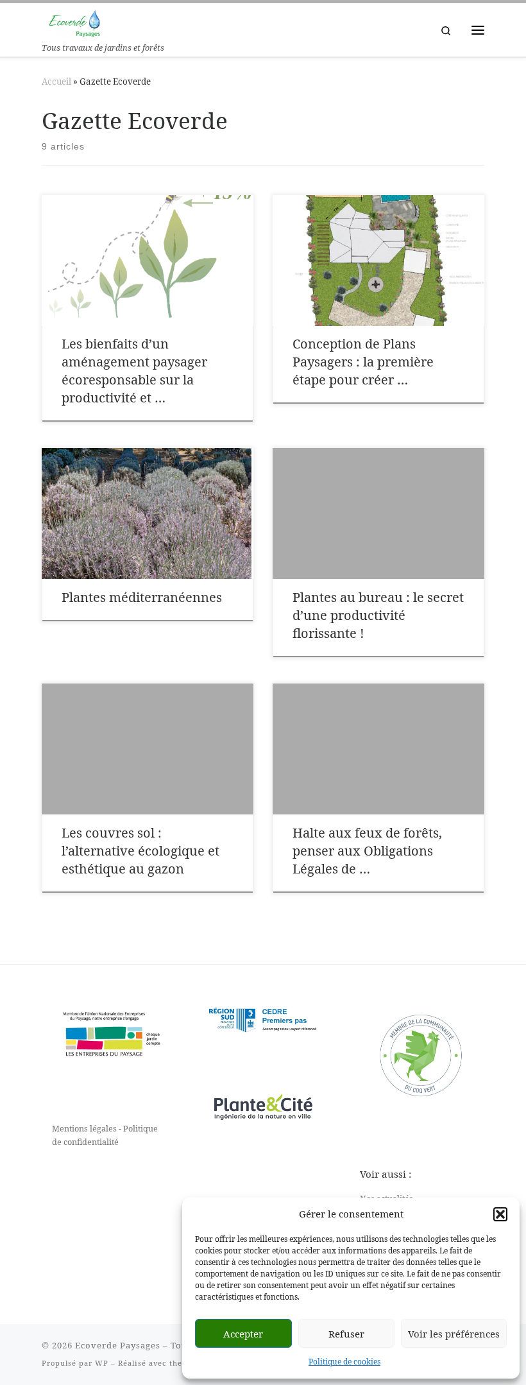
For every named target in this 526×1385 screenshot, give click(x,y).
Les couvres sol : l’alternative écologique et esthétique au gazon (140, 850)
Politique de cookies (344, 1361)
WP (101, 1363)
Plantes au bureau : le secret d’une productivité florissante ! (378, 615)
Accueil (56, 81)
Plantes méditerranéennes (142, 597)
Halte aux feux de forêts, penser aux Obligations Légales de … (367, 850)
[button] (500, 1214)
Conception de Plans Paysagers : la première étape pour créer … (363, 361)
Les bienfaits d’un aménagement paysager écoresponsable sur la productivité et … (134, 370)
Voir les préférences (454, 1333)
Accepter (243, 1333)
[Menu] (478, 30)
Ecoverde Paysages (117, 1345)
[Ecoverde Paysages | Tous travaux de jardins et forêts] (76, 21)
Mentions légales (84, 1128)
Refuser (346, 1333)
